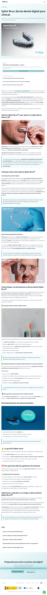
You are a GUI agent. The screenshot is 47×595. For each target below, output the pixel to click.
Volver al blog (4, 7)
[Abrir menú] (44, 2)
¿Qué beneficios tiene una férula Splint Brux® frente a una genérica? (20, 543)
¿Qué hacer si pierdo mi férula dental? (12, 539)
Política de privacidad (20, 582)
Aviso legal (28, 582)
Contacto (32, 582)
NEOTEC (37, 582)
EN (44, 582)
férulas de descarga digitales (22, 91)
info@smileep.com (30, 572)
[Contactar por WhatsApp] (44, 592)
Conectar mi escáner (17, 571)
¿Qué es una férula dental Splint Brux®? (13, 531)
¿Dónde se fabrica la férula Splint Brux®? (13, 547)
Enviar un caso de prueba (23, 70)
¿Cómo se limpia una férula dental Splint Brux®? (15, 535)
